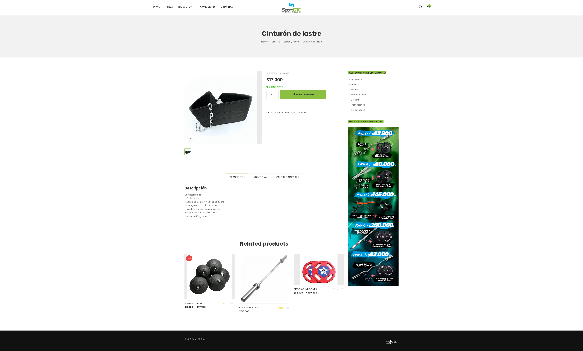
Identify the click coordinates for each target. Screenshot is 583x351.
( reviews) (285, 72)
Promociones (358, 104)
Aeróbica (355, 84)
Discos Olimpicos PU (305, 289)
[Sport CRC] (291, 8)
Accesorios (286, 112)
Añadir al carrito (303, 94)
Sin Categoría (358, 109)
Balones (355, 89)
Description (237, 177)
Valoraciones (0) (287, 177)
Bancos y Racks (359, 94)
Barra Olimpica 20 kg (251, 307)
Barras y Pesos (291, 41)
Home (264, 41)
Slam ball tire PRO (194, 303)
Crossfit (276, 41)
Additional (260, 177)
